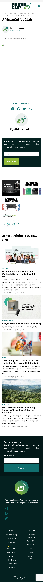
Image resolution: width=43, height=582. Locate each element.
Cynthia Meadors (18, 28)
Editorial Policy (15, 30)
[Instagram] (6, 508)
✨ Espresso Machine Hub (11, 547)
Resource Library (31, 557)
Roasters (5, 268)
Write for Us (12, 538)
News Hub (5, 357)
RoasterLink (12, 556)
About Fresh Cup (11, 535)
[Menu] (4, 6)
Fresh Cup (21, 6)
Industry (31, 548)
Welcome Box (11, 552)
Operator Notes (8, 321)
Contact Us (11, 567)
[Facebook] (6, 513)
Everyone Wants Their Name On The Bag (21, 323)
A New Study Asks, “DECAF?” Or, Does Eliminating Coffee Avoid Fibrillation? (20, 361)
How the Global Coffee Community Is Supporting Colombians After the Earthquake (20, 410)
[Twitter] (6, 518)
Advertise (11, 542)
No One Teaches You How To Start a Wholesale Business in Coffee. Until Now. (19, 274)
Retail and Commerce (31, 536)
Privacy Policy (21, 579)
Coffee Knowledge (24, 13)
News (31, 552)
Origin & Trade (31, 545)
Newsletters (12, 560)
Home (4, 13)
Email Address (10, 455)
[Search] (39, 6)
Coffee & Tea (12, 13)
